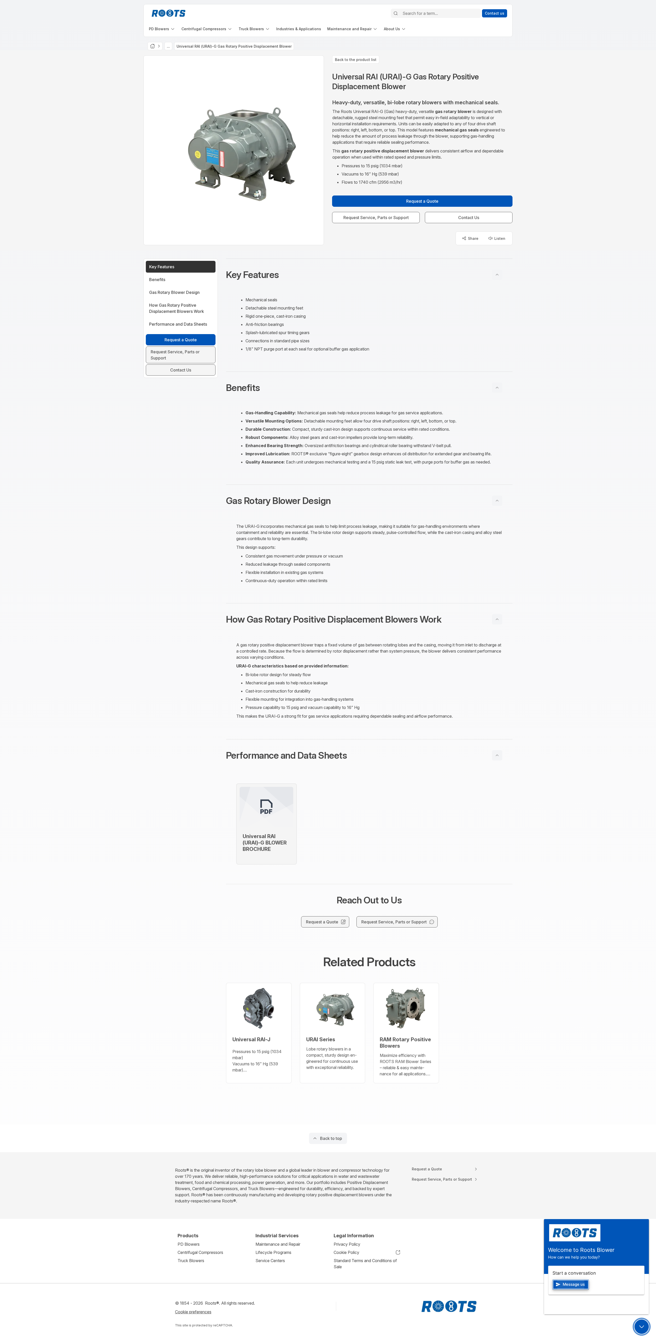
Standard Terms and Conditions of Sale (365, 1263)
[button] (369, 275)
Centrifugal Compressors (200, 1252)
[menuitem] (162, 29)
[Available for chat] (641, 1327)
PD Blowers (189, 1244)
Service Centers (270, 1260)
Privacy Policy (347, 1244)
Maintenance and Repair (277, 1244)
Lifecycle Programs (273, 1252)
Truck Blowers (191, 1260)
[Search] (395, 13)
